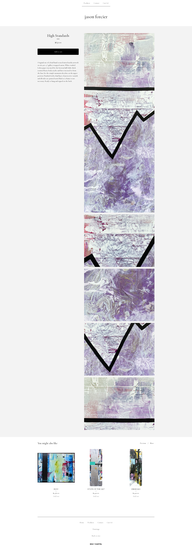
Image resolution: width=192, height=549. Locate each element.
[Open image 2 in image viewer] (119, 240)
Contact (96, 3)
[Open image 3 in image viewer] (119, 295)
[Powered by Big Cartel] (96, 544)
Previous (143, 443)
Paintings (96, 529)
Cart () (105, 3)
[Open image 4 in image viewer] (119, 349)
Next (152, 443)
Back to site (96, 536)
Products (87, 3)
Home (82, 522)
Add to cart (58, 52)
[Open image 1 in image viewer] (119, 123)
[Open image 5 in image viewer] (119, 403)
